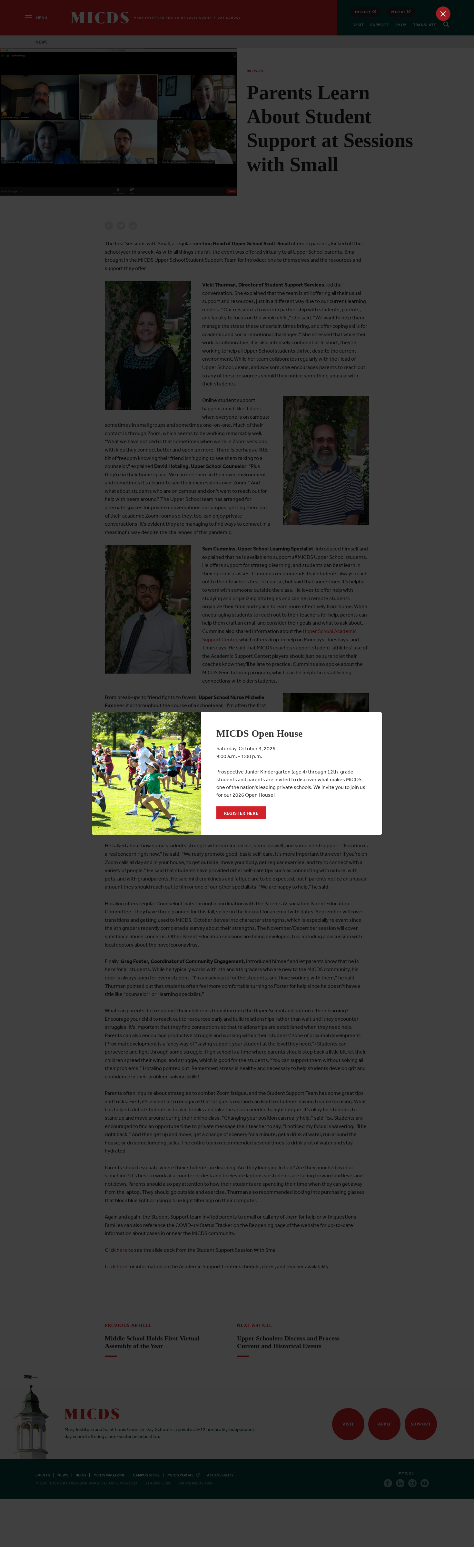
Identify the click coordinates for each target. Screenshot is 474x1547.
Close (443, 13)
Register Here (241, 813)
